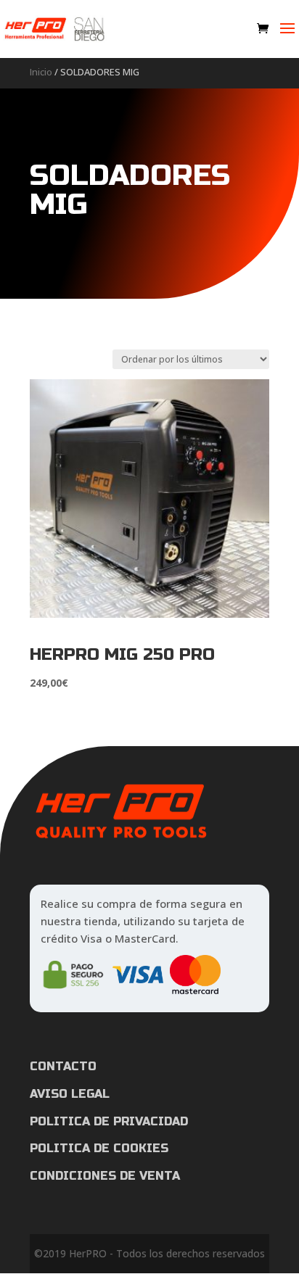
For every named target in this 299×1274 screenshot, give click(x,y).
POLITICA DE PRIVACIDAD (109, 1121)
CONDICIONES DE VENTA (105, 1176)
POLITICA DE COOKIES (99, 1148)
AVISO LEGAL (70, 1094)
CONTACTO (63, 1066)
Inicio (41, 71)
